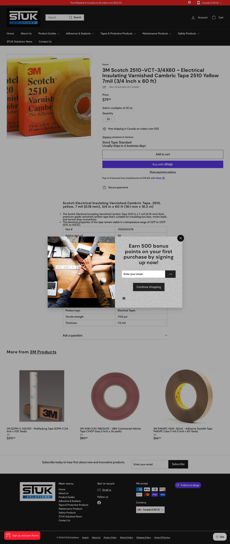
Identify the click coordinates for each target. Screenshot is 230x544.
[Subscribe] (170, 274)
